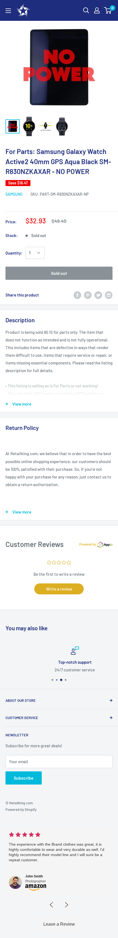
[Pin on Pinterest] (88, 295)
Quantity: (13, 252)
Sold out (59, 273)
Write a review (59, 588)
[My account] (97, 10)
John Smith (34, 876)
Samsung (14, 194)
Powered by (87, 544)
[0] (108, 10)
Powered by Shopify (20, 809)
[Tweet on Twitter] (98, 295)
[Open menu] (8, 10)
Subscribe (23, 777)
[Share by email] (109, 295)
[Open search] (86, 10)
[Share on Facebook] (77, 295)
